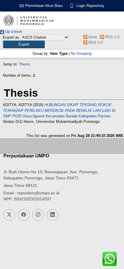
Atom (92, 37)
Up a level (13, 31)
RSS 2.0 (94, 42)
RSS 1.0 (111, 37)
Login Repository (90, 5)
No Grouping (81, 53)
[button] (24, 44)
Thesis (24, 64)
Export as (11, 37)
